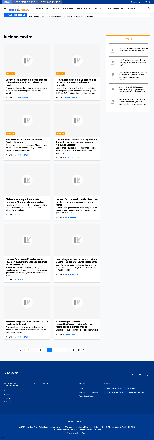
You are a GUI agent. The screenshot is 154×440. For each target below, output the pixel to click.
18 (79, 350)
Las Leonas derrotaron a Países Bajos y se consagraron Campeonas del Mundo (61, 15)
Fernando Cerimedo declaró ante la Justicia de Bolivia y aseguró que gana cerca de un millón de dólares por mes (132, 89)
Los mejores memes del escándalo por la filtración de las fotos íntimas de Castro (26, 82)
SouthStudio (82, 433)
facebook (18, 215)
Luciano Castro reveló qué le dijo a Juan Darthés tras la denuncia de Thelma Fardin (77, 202)
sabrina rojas (71, 98)
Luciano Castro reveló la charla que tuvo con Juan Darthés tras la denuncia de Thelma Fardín (26, 262)
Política (7, 394)
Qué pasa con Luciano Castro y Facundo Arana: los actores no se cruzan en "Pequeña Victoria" (77, 142)
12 (60, 350)
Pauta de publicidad (86, 396)
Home (81, 389)
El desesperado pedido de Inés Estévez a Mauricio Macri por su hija (25, 200)
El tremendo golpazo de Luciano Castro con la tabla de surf (27, 323)
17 (74, 350)
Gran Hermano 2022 (136, 393)
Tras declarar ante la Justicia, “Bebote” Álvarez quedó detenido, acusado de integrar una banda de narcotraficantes (132, 101)
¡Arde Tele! (10, 73)
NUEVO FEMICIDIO (115, 8)
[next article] (144, 15)
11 (54, 350)
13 (65, 350)
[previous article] (148, 15)
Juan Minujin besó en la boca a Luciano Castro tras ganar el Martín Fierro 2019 (76, 260)
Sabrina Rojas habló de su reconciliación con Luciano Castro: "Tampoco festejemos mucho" (74, 324)
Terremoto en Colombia (62, 8)
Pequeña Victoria (72, 158)
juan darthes (70, 217)
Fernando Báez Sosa (113, 389)
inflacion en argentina (114, 393)
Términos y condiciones (88, 392)
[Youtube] (149, 2)
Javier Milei (99, 8)
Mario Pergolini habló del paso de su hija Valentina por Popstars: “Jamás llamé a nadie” (132, 62)
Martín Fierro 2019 (72, 275)
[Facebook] (143, 2)
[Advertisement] (77, 25)
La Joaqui (131, 8)
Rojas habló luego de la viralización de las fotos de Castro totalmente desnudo (76, 82)
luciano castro (21, 98)
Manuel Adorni (83, 8)
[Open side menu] (5, 8)
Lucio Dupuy (130, 389)
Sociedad (7, 391)
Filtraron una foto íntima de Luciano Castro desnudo (24, 141)
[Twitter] (146, 2)
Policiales (7, 398)
